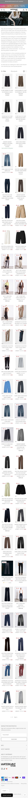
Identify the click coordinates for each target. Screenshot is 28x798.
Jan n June (23, 42)
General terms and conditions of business (10, 782)
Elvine (9, 39)
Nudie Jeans (12, 40)
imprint (2, 784)
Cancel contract (7, 795)
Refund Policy (9, 780)
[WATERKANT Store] (14, 9)
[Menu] (1, 8)
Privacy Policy (24, 782)
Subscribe (14, 738)
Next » (15, 716)
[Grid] (24, 70)
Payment (3, 780)
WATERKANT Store (8, 793)
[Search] (4, 8)
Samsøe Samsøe (13, 42)
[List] (26, 70)
